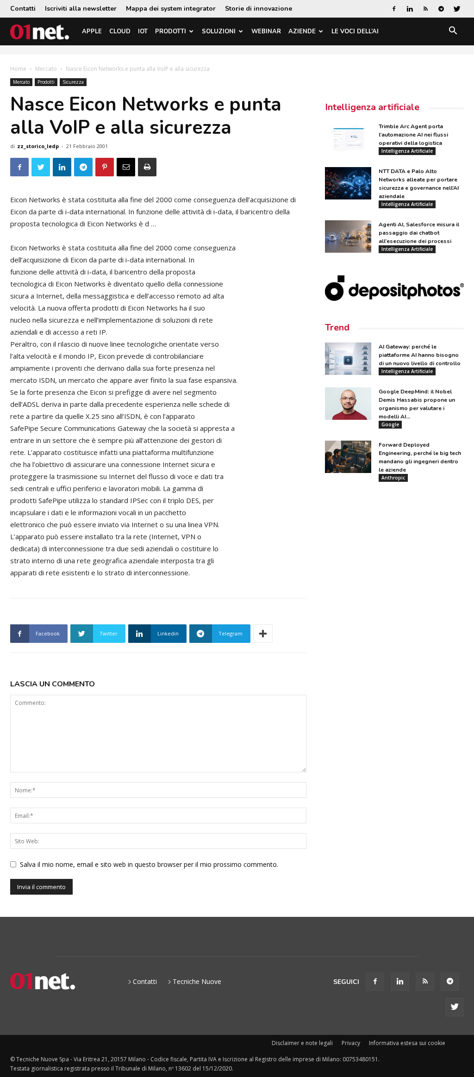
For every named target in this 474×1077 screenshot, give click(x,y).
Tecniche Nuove (197, 981)
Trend (337, 327)
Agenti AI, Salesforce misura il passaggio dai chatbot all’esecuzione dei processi (419, 233)
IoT (143, 31)
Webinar (266, 31)
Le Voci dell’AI (355, 31)
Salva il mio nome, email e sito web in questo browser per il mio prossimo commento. (149, 864)
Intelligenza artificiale (372, 107)
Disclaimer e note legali (302, 1043)
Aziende (302, 31)
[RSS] (425, 9)
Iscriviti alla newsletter (81, 8)
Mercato (46, 69)
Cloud (120, 31)
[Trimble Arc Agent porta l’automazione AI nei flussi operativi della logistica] (348, 138)
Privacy (351, 1043)
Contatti (23, 8)
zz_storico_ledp (38, 146)
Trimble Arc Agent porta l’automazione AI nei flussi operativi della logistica (413, 135)
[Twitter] (457, 9)
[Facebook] (394, 9)
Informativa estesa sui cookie (407, 1043)
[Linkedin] (410, 9)
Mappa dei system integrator (171, 8)
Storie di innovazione (258, 8)
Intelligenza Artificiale (407, 151)
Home (18, 69)
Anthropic (393, 477)
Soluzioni (219, 31)
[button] (453, 32)
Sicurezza (73, 82)
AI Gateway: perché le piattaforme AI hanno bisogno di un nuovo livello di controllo (420, 355)
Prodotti (170, 31)
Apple (92, 31)
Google (390, 424)
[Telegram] (441, 9)
